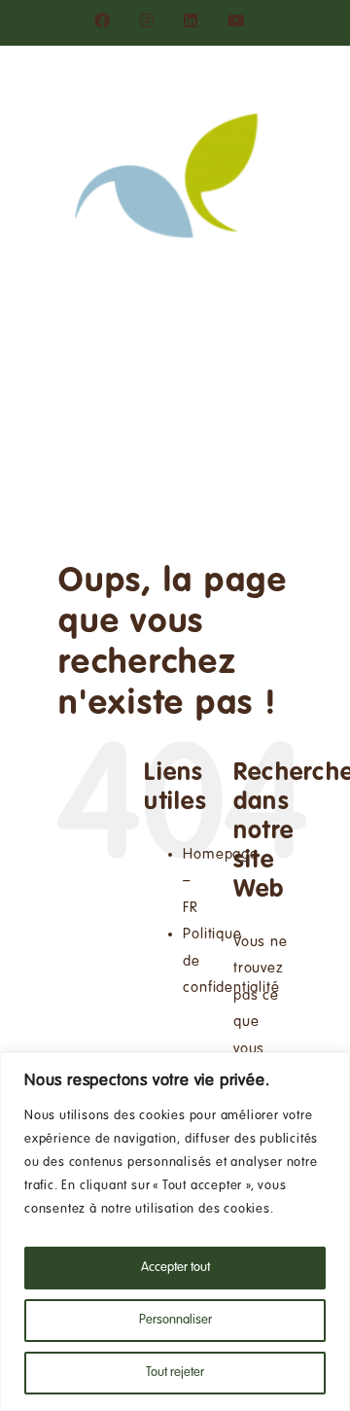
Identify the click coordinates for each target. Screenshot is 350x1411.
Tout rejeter (175, 1373)
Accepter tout (175, 1268)
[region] (175, 1231)
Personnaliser (175, 1320)
